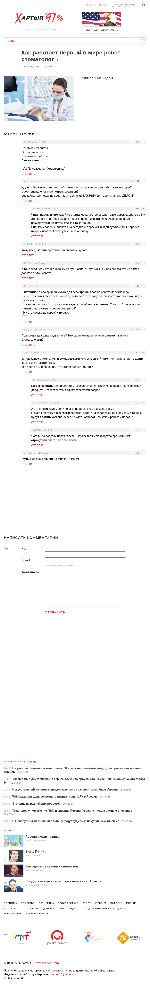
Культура (100, 903)
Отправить (55, 612)
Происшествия (68, 903)
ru (119, 7)
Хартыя (39, 18)
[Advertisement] (75, 502)
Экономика (46, 903)
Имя (24, 548)
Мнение (9, 830)
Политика (10, 903)
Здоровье (48, 908)
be (113, 7)
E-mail (25, 560)
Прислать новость (96, 5)
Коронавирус (13, 913)
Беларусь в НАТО (37, 913)
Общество (28, 903)
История (116, 903)
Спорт (86, 903)
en (125, 7)
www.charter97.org (47, 962)
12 (56, 60)
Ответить (28, 174)
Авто (62, 908)
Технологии (29, 908)
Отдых (73, 908)
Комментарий (30, 572)
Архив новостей (125, 5)
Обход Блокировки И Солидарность (106, 908)
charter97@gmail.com (63, 974)
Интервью (10, 908)
